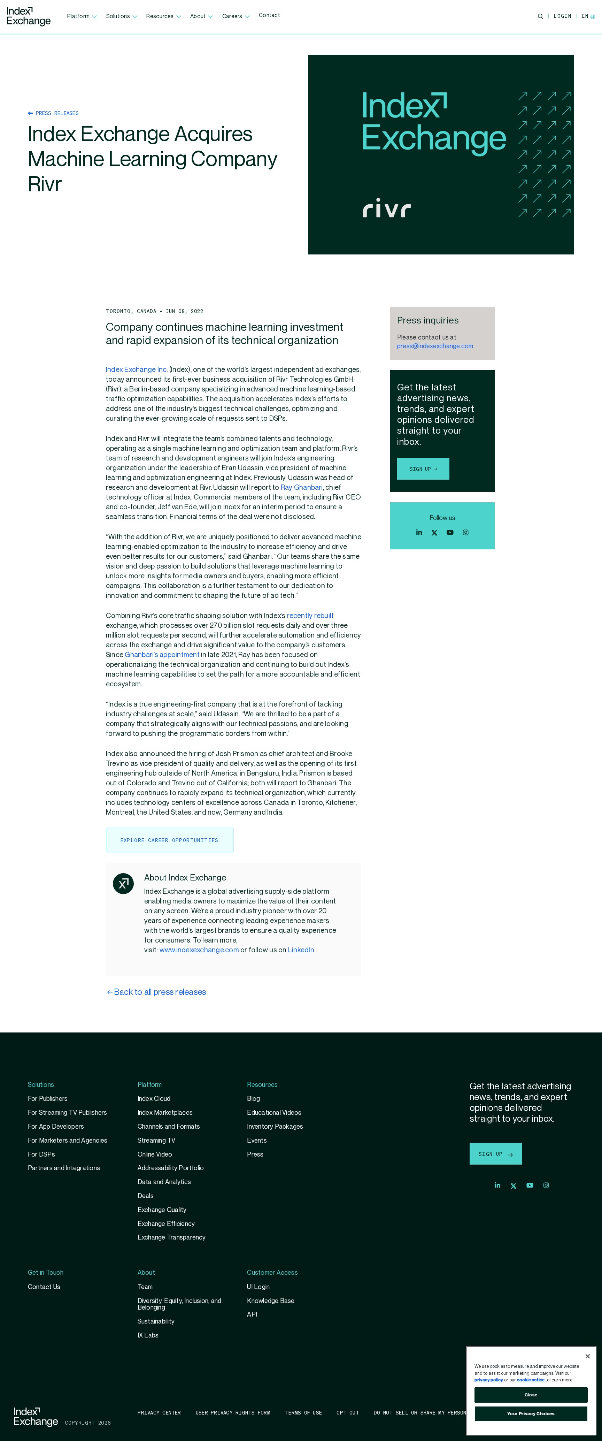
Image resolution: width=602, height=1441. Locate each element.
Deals (146, 1196)
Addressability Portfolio (171, 1168)
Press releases (56, 113)
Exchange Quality (162, 1210)
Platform (78, 17)
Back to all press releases (160, 992)
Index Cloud (154, 1099)
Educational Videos (274, 1113)
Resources (159, 17)
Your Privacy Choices (531, 1413)
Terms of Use (303, 1412)
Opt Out (348, 1412)
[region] (531, 1390)
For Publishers (48, 1099)
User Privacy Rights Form (233, 1412)
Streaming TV (157, 1140)
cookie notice (531, 1380)
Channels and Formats (169, 1126)
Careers (232, 17)
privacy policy (488, 1380)
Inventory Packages (275, 1126)
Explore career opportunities (170, 840)
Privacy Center (159, 1412)
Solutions (118, 17)
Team (145, 1287)
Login (562, 16)
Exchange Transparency (172, 1237)
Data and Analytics (164, 1182)
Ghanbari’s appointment (162, 655)
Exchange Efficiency (166, 1224)
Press (255, 1154)
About (198, 17)
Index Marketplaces (165, 1113)
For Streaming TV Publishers (67, 1113)
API (252, 1314)
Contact (269, 15)
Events (257, 1140)
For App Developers (56, 1126)
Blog (253, 1099)
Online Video (155, 1154)
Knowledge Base (270, 1301)
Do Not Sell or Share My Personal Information (442, 1412)
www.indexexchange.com (199, 950)
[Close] (587, 1356)
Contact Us (44, 1287)
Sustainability (156, 1321)
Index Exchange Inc (136, 370)
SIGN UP (492, 1154)
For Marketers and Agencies (67, 1140)
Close (531, 1395)
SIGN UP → (423, 469)
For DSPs (41, 1154)
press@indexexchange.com (435, 346)
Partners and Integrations (64, 1168)
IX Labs (148, 1335)
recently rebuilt (310, 616)
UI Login (258, 1287)
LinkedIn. (301, 950)
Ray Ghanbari (302, 487)
